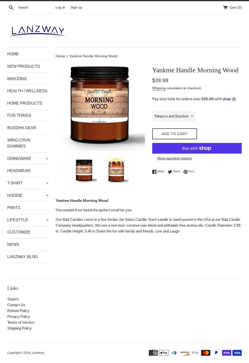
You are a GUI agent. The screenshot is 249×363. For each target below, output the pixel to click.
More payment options (174, 158)
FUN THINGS (19, 115)
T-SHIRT (27, 183)
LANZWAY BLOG (22, 257)
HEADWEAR (18, 171)
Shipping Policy (19, 328)
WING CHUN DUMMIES (18, 143)
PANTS (13, 208)
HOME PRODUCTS (24, 103)
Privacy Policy (18, 316)
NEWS (13, 244)
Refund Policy (18, 311)
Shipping (159, 88)
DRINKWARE (27, 159)
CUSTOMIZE (18, 232)
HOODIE (27, 195)
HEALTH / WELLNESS (27, 91)
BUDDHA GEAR (21, 128)
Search (13, 299)
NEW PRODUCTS (23, 66)
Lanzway (38, 353)
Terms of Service (20, 322)
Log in (60, 7)
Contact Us (16, 305)
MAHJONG (17, 79)
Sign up (76, 7)
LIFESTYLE (27, 220)
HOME (13, 54)
